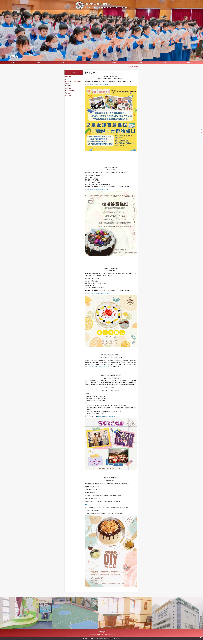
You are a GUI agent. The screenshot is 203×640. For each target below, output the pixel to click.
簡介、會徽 (68, 76)
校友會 (131, 66)
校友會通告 (68, 85)
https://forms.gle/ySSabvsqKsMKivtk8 (99, 189)
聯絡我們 (189, 62)
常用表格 (67, 93)
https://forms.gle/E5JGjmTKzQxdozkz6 (99, 84)
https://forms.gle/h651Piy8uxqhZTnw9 (106, 416)
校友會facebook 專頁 (70, 90)
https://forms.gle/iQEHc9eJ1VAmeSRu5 (100, 293)
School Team (117, 638)
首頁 (129, 66)
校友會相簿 (68, 88)
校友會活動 (68, 95)
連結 (86, 504)
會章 (66, 79)
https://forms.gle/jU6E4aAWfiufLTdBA (98, 366)
